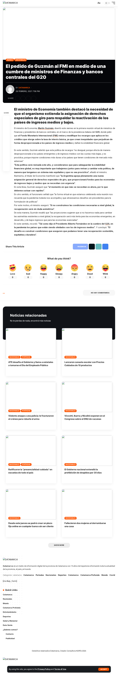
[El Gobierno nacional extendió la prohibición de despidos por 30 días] (87, 450)
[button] (103, 669)
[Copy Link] (28, 98)
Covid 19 (114, 575)
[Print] (33, 98)
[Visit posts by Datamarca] (10, 89)
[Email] (6, 146)
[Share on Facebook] (17, 98)
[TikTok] (64, 597)
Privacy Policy (44, 669)
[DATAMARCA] (10, 3)
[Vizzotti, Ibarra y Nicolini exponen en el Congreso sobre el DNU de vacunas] (87, 397)
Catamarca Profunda (90, 575)
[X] (68, 591)
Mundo (10, 60)
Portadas (26, 357)
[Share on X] (23, 98)
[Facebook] (64, 591)
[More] (39, 98)
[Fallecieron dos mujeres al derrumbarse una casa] (87, 504)
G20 (107, 224)
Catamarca (28, 575)
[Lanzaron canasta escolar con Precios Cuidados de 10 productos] (87, 343)
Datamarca (24, 88)
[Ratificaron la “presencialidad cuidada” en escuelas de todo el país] (31, 450)
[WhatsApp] (68, 597)
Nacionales (21, 60)
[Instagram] (76, 591)
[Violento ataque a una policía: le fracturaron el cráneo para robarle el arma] (31, 397)
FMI (55, 135)
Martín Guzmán (46, 128)
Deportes (62, 575)
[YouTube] (72, 591)
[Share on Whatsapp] (6, 133)
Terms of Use (60, 669)
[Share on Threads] (6, 140)
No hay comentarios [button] (100, 293)
